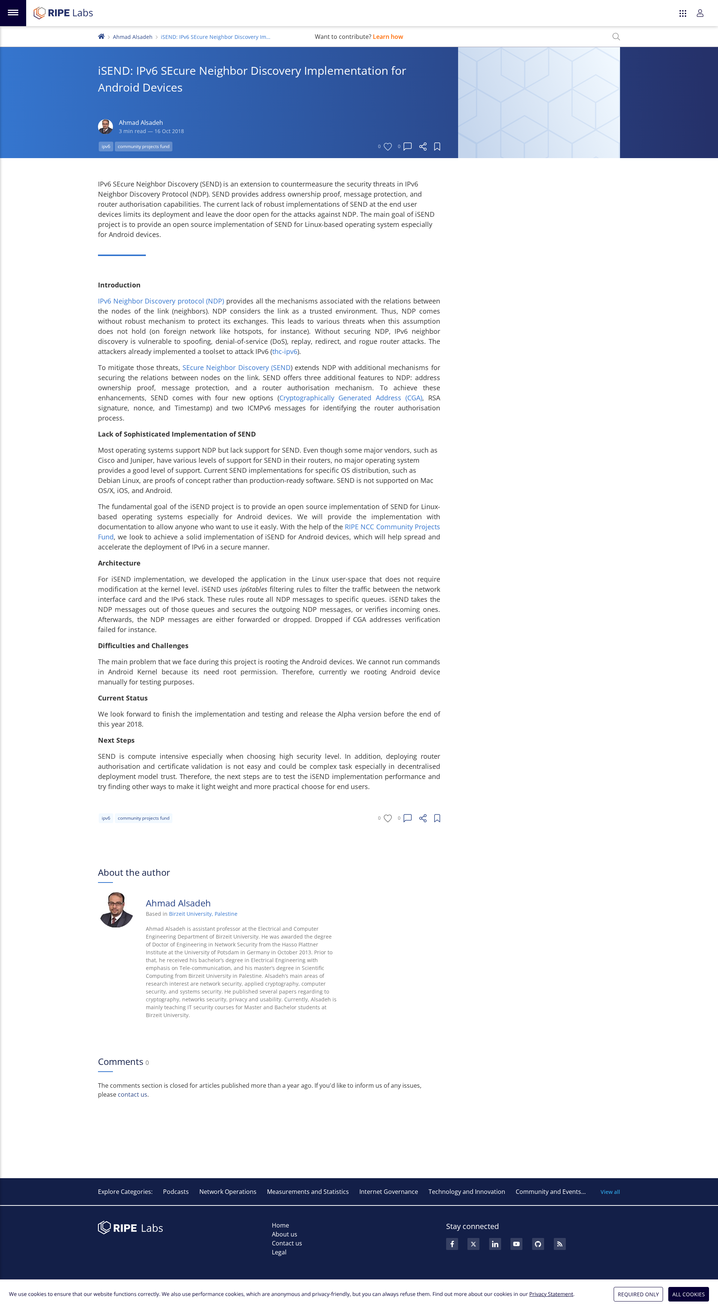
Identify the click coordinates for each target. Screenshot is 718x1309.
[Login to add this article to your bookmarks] (437, 146)
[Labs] (101, 36)
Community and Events (548, 1192)
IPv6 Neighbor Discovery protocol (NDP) (161, 300)
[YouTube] (516, 1244)
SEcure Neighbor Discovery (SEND (236, 367)
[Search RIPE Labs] (616, 36)
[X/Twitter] (473, 1244)
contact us (132, 1094)
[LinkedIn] (495, 1244)
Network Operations (228, 1192)
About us (284, 1234)
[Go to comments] (408, 146)
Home (280, 1225)
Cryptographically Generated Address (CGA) (350, 397)
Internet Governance (388, 1192)
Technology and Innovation (467, 1192)
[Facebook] (452, 1244)
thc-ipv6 (284, 351)
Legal (279, 1252)
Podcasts (176, 1192)
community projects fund (143, 146)
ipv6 (106, 146)
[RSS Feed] (560, 1244)
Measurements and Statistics (308, 1192)
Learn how (388, 37)
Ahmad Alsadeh (133, 36)
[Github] (538, 1244)
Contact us (287, 1243)
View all (610, 1191)
